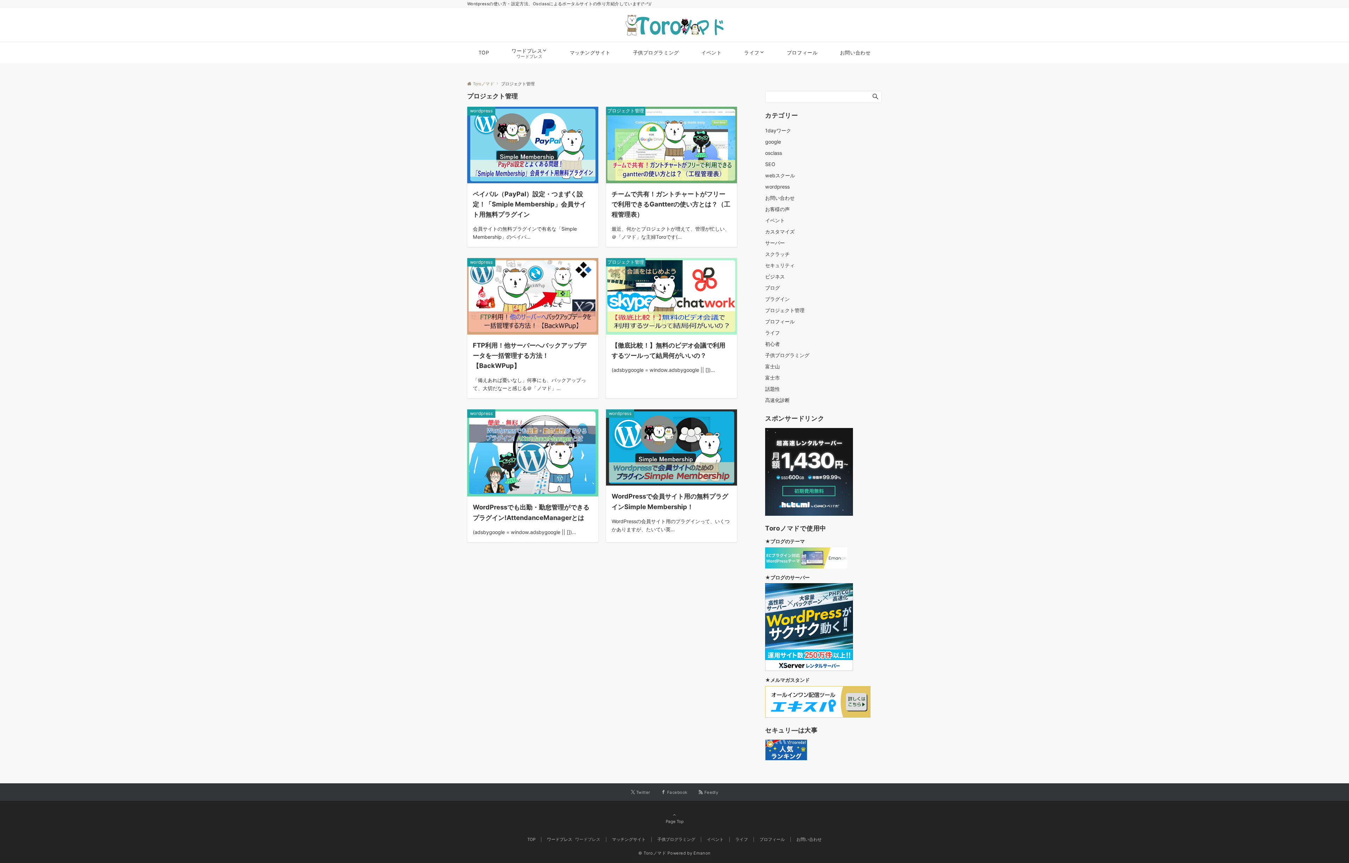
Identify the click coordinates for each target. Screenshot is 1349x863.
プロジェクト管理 (784, 310)
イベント (775, 220)
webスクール (780, 175)
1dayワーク (778, 130)
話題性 (772, 389)
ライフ (772, 333)
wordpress (777, 187)
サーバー (775, 243)
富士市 (772, 378)
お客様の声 (777, 209)
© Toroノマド (652, 853)
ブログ (772, 288)
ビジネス (775, 276)
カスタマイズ (780, 232)
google (773, 142)
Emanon (702, 853)
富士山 (772, 366)
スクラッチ (777, 254)
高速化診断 (777, 400)
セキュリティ (780, 265)
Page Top (675, 821)
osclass (773, 153)
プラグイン (777, 299)
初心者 (772, 344)
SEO (770, 164)
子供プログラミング (787, 355)
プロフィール (780, 321)
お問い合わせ (780, 198)
